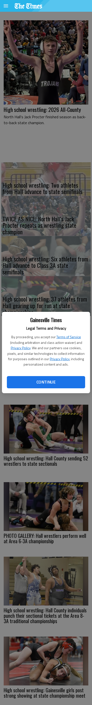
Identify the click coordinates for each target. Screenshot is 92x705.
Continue (46, 382)
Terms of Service (68, 336)
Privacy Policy (20, 347)
